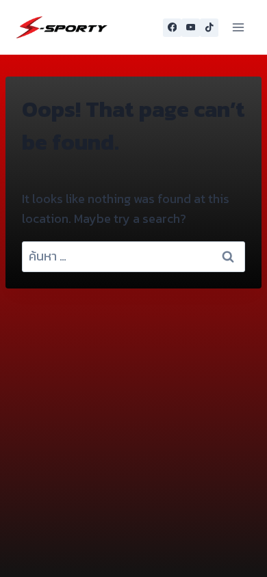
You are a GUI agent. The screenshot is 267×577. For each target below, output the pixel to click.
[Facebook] (172, 27)
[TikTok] (209, 27)
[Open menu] (238, 27)
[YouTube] (190, 27)
